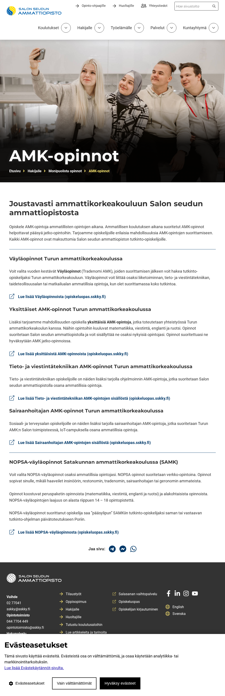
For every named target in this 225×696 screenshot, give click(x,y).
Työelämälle (121, 27)
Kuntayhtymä (195, 27)
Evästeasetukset (29, 683)
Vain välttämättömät (74, 683)
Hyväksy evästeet (120, 683)
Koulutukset (48, 27)
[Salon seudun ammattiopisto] (112, 580)
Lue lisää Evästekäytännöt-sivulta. (34, 668)
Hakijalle (84, 27)
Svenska (179, 614)
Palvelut (158, 27)
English (178, 607)
